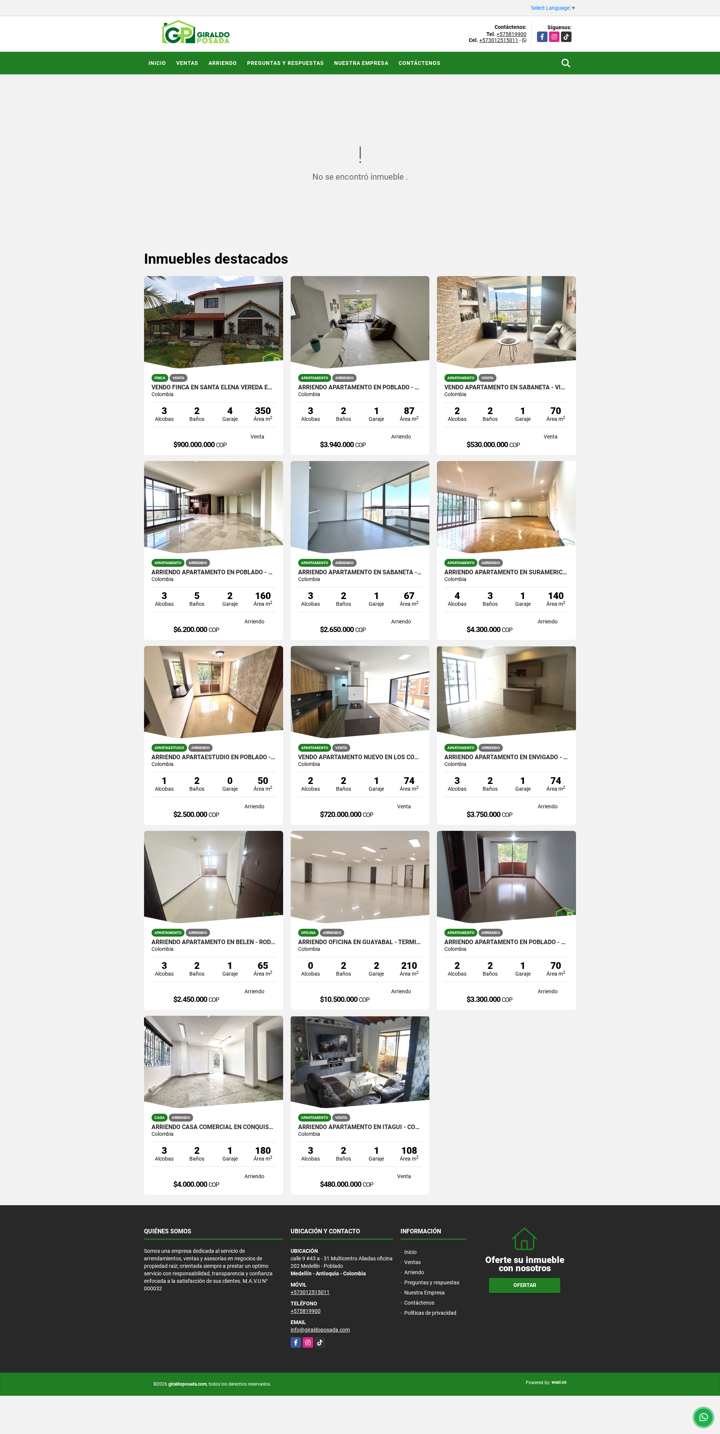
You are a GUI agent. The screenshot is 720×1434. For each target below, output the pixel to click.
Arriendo (222, 63)
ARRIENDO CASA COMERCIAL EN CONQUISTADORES (214, 1127)
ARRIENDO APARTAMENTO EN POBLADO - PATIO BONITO (506, 942)
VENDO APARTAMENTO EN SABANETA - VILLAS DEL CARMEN (506, 387)
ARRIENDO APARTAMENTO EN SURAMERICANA (506, 572)
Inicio (157, 63)
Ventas (187, 63)
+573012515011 (498, 40)
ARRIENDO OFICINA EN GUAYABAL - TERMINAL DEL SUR (360, 942)
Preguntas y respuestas (285, 63)
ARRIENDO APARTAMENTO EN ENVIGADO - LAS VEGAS (506, 757)
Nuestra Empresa (361, 63)
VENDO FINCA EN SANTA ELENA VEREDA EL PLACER (214, 387)
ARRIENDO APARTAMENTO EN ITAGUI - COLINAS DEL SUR (360, 1127)
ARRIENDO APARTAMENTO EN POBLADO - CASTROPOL (360, 387)
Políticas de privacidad (430, 1313)
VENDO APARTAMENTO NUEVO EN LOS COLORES (360, 757)
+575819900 (511, 34)
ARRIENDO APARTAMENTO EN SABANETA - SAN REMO (360, 572)
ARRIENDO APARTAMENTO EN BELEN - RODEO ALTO (214, 942)
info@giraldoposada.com (320, 1330)
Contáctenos (420, 63)
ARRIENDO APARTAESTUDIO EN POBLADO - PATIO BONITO (214, 757)
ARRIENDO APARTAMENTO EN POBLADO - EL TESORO (214, 572)
